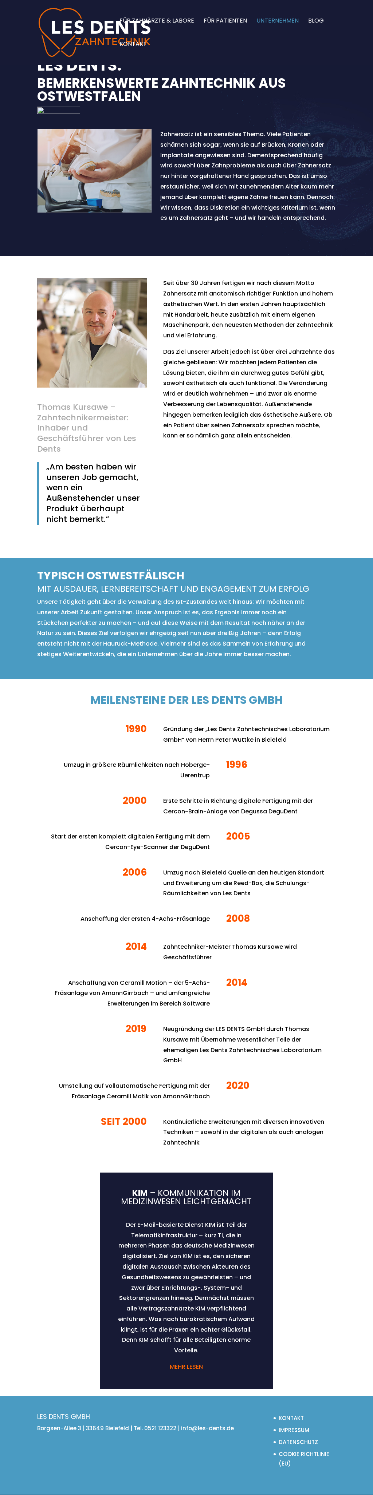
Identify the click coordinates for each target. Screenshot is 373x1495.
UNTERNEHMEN (277, 21)
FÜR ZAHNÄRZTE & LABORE (156, 21)
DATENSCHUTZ (298, 1442)
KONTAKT (133, 44)
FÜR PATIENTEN (225, 21)
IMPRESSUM (294, 1430)
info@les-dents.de (207, 1428)
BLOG (316, 21)
